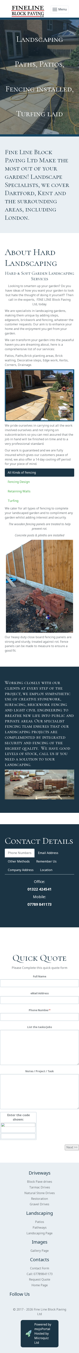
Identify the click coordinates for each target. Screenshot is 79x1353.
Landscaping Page (39, 1233)
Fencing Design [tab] (19, 482)
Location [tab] (46, 870)
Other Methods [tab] (19, 861)
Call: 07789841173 (40, 1274)
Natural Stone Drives (39, 1193)
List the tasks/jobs (39, 1027)
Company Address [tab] (21, 870)
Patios (39, 1222)
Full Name (39, 976)
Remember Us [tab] (46, 861)
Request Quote (39, 1279)
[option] (39, 77)
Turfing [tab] (13, 501)
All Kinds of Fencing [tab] (22, 472)
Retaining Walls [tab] (19, 491)
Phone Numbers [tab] (19, 853)
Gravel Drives (39, 1204)
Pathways (40, 1227)
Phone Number (39, 1010)
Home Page (39, 1285)
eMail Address (39, 993)
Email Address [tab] (48, 853)
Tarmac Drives (39, 1187)
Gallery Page (39, 1251)
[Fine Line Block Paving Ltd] (28, 9)
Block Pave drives (39, 1182)
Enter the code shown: (18, 1117)
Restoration (39, 1199)
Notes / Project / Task (39, 1071)
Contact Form (39, 1268)
